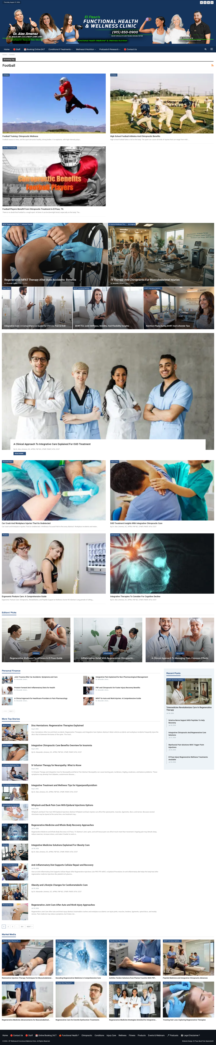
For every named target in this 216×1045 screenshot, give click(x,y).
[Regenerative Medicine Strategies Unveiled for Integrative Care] (134, 999)
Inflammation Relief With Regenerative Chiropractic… (108, 658)
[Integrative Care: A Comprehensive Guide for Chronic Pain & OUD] (37, 308)
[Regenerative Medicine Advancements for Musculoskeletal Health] (27, 999)
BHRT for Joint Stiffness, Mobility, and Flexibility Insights (102, 326)
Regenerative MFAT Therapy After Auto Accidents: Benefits (40, 279)
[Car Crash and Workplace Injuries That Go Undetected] (54, 490)
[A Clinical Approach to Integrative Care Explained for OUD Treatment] (108, 391)
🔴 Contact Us (130, 49)
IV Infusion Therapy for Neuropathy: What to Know (56, 765)
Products (142, 1035)
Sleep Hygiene (7, 745)
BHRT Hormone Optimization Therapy (83, 288)
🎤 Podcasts (172, 1035)
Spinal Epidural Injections (11, 805)
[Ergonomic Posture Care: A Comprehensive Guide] (54, 563)
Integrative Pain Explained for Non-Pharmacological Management (122, 677)
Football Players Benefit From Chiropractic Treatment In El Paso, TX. (33, 209)
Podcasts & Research (108, 49)
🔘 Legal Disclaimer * (190, 1035)
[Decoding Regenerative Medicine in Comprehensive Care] (81, 957)
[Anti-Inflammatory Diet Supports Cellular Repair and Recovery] (15, 871)
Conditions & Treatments (59, 49)
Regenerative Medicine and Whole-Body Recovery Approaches (62, 825)
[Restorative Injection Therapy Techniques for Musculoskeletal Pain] (27, 957)
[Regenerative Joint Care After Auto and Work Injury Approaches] (15, 911)
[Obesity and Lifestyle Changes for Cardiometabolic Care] (15, 892)
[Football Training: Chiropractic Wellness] (54, 103)
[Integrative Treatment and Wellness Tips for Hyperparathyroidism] (15, 792)
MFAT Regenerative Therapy (12, 224)
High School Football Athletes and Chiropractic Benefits (135, 136)
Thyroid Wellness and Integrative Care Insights (12, 785)
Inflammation (108, 653)
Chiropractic (115, 535)
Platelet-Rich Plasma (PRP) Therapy (12, 941)
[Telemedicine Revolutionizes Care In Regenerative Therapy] (189, 691)
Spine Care (6, 725)
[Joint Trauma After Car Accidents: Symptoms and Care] (7, 680)
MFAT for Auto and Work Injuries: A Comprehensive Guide (118, 698)
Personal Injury (7, 461)
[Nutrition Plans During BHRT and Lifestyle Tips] (178, 308)
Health (5, 825)
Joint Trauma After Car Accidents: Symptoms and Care (36, 677)
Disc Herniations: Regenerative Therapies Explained (57, 725)
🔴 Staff (16, 49)
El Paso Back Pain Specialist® (203, 1041)
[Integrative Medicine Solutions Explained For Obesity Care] (15, 852)
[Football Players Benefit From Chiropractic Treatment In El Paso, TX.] (54, 176)
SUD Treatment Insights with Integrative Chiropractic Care (136, 523)
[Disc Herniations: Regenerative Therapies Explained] (15, 732)
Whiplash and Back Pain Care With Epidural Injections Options (62, 805)
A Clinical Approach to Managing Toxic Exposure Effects (180, 658)
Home (7, 49)
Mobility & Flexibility (9, 147)
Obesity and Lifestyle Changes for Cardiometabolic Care (59, 885)
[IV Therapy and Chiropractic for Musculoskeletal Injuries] (161, 255)
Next (29, 927)
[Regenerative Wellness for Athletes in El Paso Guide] (36, 640)
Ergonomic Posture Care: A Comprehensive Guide (24, 596)
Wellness (122, 1035)
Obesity (5, 845)
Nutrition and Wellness (10, 865)
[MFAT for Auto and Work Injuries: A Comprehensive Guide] (88, 701)
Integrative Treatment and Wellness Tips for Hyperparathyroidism (64, 785)
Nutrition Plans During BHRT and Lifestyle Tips (168, 326)
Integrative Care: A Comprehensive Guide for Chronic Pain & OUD (35, 326)
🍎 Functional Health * (69, 1035)
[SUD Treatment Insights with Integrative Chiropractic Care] (162, 490)
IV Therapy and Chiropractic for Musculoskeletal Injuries (145, 279)
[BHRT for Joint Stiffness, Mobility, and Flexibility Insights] (108, 308)
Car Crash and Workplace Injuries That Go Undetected (26, 523)
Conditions (99, 1035)
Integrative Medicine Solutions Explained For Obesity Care (60, 845)
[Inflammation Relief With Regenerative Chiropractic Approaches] (108, 640)
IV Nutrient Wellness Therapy (118, 224)
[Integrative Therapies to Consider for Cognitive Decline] (162, 563)
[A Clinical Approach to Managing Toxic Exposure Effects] (179, 640)
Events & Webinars (156, 1035)
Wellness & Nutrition (85, 49)
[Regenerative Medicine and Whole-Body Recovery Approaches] (15, 832)
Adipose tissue (27, 224)
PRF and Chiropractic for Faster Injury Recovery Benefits (118, 688)
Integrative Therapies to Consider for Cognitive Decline (135, 596)
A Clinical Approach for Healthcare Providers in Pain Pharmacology (40, 698)
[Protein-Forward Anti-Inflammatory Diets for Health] (7, 690)
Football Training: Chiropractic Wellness (20, 136)
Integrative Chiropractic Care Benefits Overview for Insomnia (61, 745)
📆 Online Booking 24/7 (45, 1035)
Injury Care (6, 288)
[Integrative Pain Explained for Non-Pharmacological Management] (88, 680)
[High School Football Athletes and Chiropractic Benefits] (162, 103)
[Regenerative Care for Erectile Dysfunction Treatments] (81, 999)
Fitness (132, 1035)
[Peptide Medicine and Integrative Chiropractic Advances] (188, 957)
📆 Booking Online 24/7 (34, 49)
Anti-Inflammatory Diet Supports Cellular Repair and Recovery (62, 865)
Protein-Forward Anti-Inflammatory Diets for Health (34, 688)
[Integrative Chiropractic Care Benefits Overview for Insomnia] (15, 752)
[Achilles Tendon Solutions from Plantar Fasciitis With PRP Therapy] (134, 957)
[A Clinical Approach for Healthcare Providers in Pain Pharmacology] (7, 701)
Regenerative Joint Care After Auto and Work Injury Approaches (63, 905)
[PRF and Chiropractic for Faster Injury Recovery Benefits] (88, 690)
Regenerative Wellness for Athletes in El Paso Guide (36, 658)
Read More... (19, 453)
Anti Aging (131, 224)
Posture (5, 535)
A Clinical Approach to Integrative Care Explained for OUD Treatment (52, 444)
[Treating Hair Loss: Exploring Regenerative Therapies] (188, 999)
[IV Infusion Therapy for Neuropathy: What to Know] (15, 772)
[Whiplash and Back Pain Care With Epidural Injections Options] (15, 812)
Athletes (6, 75)
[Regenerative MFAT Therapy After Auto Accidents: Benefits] (55, 255)
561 (22, 927)
